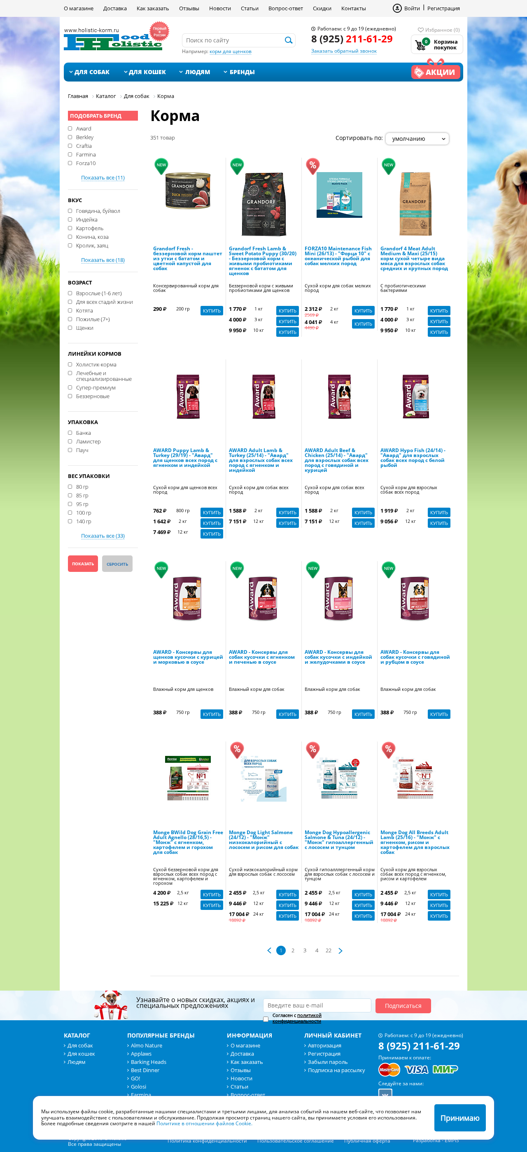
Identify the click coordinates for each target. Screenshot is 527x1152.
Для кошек (147, 72)
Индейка (87, 219)
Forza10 (86, 162)
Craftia (84, 145)
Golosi (138, 1086)
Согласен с (297, 1018)
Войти (412, 8)
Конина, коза (92, 236)
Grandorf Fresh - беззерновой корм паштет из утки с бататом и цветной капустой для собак (187, 259)
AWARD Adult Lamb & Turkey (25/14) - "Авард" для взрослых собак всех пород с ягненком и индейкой (261, 460)
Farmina (86, 154)
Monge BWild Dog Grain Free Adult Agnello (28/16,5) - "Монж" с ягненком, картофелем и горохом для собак (188, 843)
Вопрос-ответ (285, 8)
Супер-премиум (96, 387)
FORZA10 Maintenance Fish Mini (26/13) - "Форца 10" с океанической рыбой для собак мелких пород (338, 256)
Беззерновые (93, 395)
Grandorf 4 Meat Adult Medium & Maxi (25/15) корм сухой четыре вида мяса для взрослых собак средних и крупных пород (414, 259)
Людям (197, 72)
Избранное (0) (442, 29)
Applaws (141, 1053)
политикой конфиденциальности (297, 1018)
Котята (84, 310)
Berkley (84, 136)
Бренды (242, 72)
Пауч (82, 449)
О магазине (78, 8)
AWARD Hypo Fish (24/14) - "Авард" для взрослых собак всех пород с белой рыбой (412, 458)
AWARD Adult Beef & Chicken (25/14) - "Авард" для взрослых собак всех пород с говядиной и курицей (336, 460)
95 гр (82, 503)
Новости (220, 8)
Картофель (89, 227)
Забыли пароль (328, 1062)
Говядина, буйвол (98, 210)
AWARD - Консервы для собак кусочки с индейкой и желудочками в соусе (338, 657)
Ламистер (88, 441)
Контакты (353, 8)
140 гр (83, 521)
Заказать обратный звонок (344, 50)
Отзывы (189, 8)
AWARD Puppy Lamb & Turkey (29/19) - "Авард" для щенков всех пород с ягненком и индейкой (185, 458)
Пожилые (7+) (93, 318)
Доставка (115, 8)
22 (328, 950)
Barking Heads (148, 1062)
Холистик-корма (96, 364)
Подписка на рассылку (336, 1070)
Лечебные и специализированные (104, 375)
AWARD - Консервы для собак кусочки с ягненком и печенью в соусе (262, 657)
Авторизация (324, 1045)
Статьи (250, 8)
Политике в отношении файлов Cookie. (204, 1123)
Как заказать (153, 8)
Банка (83, 432)
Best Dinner (145, 1070)
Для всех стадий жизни (104, 301)
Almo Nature (146, 1045)
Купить (212, 311)
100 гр (83, 512)
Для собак (92, 72)
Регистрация (443, 8)
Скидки (322, 8)
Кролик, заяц (92, 245)
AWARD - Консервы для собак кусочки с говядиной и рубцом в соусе (415, 657)
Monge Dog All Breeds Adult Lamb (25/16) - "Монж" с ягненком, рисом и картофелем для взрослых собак (415, 843)
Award (83, 128)
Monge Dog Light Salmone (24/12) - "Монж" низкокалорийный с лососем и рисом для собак (263, 840)
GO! (135, 1078)
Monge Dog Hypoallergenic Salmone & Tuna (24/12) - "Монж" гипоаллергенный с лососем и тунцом (339, 840)
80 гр (82, 486)
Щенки (84, 327)
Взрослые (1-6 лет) (99, 292)
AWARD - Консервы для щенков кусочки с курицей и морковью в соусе (188, 657)
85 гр (82, 495)
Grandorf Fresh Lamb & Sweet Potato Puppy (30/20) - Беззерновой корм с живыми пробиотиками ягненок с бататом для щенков (262, 261)
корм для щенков (231, 51)
